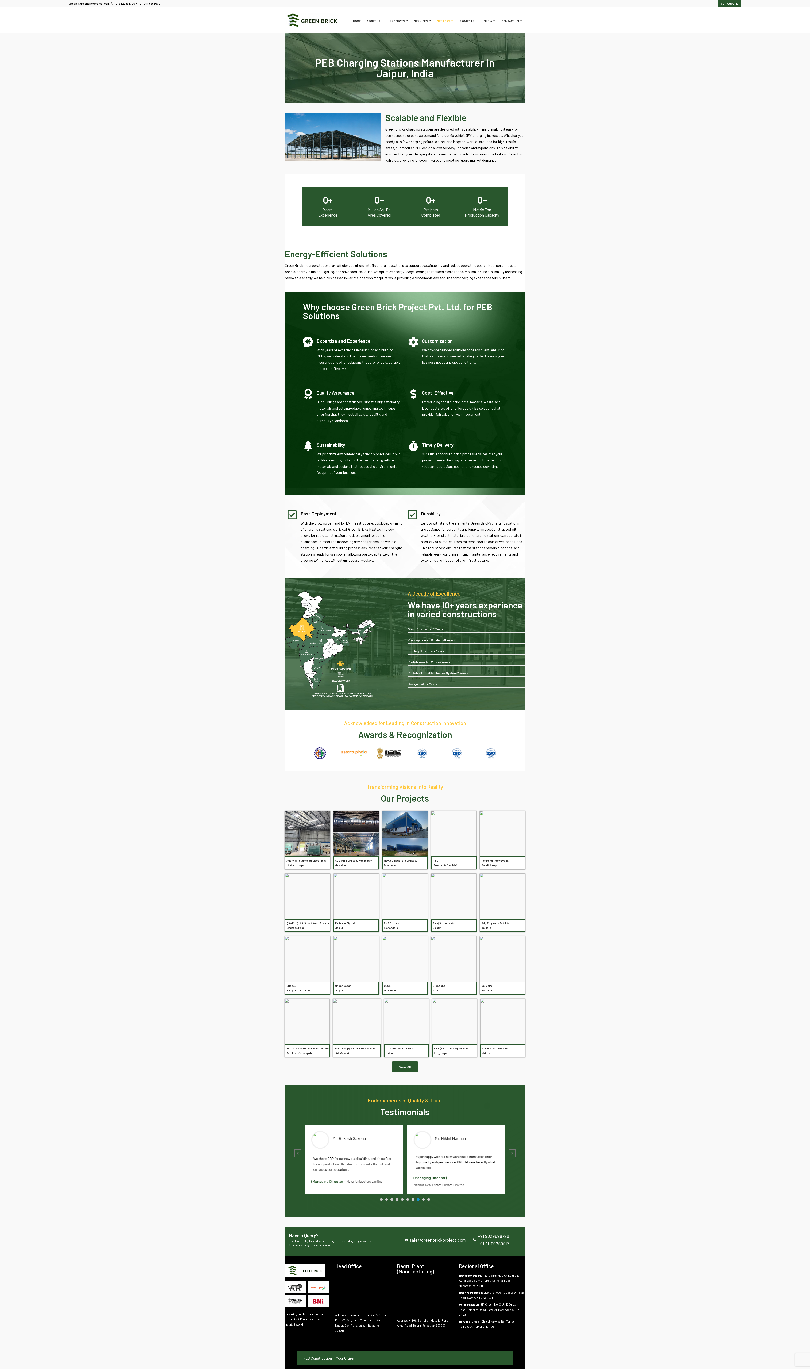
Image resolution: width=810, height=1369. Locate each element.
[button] (381, 1199)
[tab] (405, 1358)
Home (357, 21)
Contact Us (510, 21)
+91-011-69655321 (149, 3)
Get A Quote (729, 3)
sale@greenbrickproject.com (91, 3)
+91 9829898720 (124, 3)
